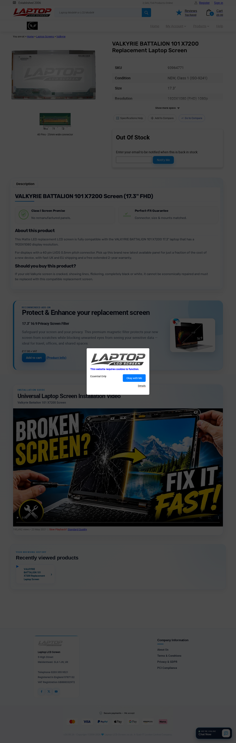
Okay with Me (134, 378)
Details (142, 386)
